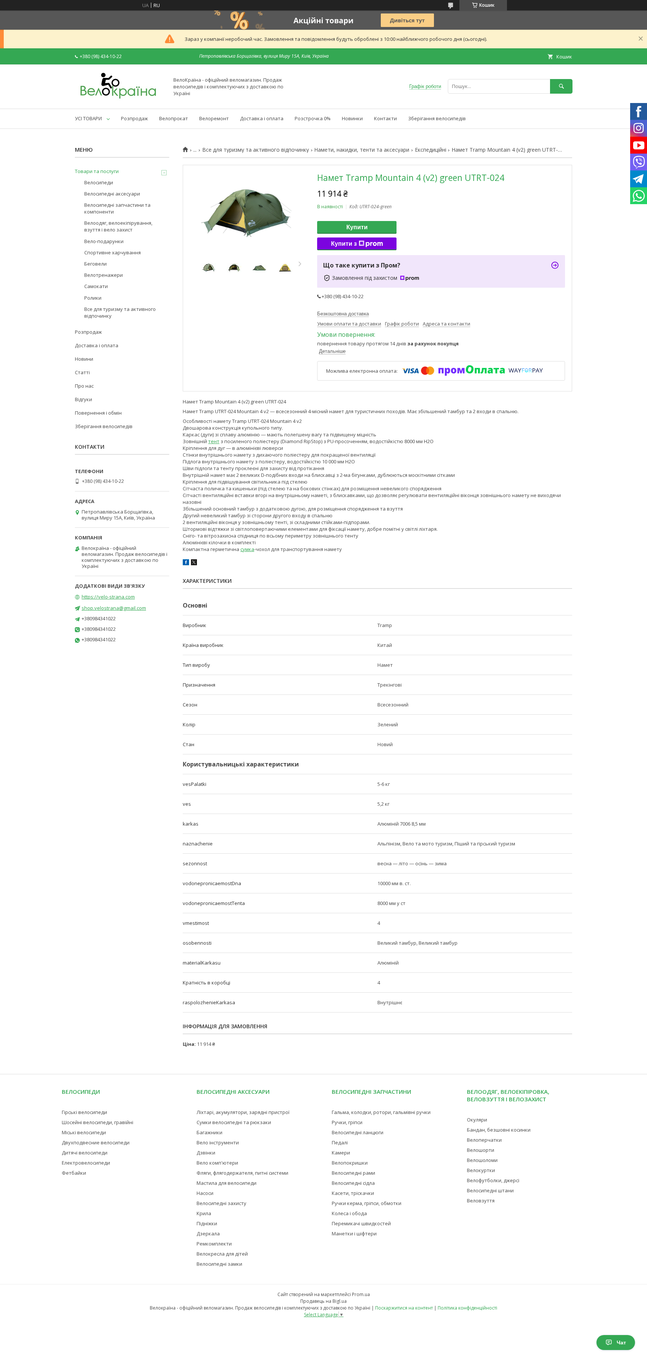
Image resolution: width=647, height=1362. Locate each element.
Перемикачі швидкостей (361, 1223)
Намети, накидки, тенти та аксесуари (361, 150)
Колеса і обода (349, 1213)
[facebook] (186, 563)
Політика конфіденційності (467, 1308)
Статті (82, 372)
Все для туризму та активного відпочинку (255, 150)
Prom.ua (361, 1294)
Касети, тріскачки (353, 1193)
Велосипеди (98, 182)
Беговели (95, 263)
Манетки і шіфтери (354, 1233)
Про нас (84, 385)
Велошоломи (482, 1160)
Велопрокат (173, 118)
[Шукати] (561, 86)
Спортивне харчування (112, 252)
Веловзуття (481, 1200)
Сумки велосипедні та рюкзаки (234, 1122)
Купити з (344, 243)
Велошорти (480, 1150)
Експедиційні (430, 150)
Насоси (205, 1193)
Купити (357, 227)
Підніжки (207, 1223)
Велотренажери (103, 275)
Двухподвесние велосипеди (96, 1142)
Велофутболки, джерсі (493, 1180)
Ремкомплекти (214, 1243)
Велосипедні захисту (221, 1203)
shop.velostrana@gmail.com (114, 608)
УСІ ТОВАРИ (88, 118)
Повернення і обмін (98, 412)
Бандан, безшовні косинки (499, 1129)
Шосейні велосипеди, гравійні (97, 1122)
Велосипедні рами (353, 1172)
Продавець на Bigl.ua (323, 1301)
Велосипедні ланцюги (357, 1132)
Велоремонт (214, 118)
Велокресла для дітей (222, 1253)
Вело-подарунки (104, 241)
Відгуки (83, 399)
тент (213, 441)
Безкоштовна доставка (343, 314)
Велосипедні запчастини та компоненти (117, 208)
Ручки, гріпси (347, 1122)
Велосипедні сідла (353, 1183)
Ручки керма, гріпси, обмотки (366, 1203)
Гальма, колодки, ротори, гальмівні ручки (381, 1112)
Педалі (340, 1142)
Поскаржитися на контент (404, 1308)
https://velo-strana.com (108, 597)
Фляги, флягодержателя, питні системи (242, 1172)
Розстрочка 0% (313, 118)
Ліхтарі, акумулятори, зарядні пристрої (243, 1112)
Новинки (352, 118)
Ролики (92, 297)
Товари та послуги (97, 171)
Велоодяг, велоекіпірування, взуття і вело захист (118, 226)
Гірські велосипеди (84, 1112)
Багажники (209, 1132)
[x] (194, 563)
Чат (621, 1343)
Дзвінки (206, 1152)
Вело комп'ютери (217, 1162)
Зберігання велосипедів (437, 118)
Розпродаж (134, 118)
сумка (247, 549)
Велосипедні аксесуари (112, 193)
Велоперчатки (484, 1139)
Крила (204, 1213)
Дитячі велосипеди (84, 1152)
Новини (84, 358)
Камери (341, 1152)
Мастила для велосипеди (226, 1183)
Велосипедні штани (490, 1190)
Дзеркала (208, 1233)
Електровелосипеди (86, 1162)
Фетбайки (74, 1172)
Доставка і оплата (261, 118)
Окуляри (477, 1119)
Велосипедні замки (219, 1263)
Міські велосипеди (84, 1132)
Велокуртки (481, 1170)
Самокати (96, 286)
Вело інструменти (218, 1142)
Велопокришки (350, 1162)
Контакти (385, 118)
